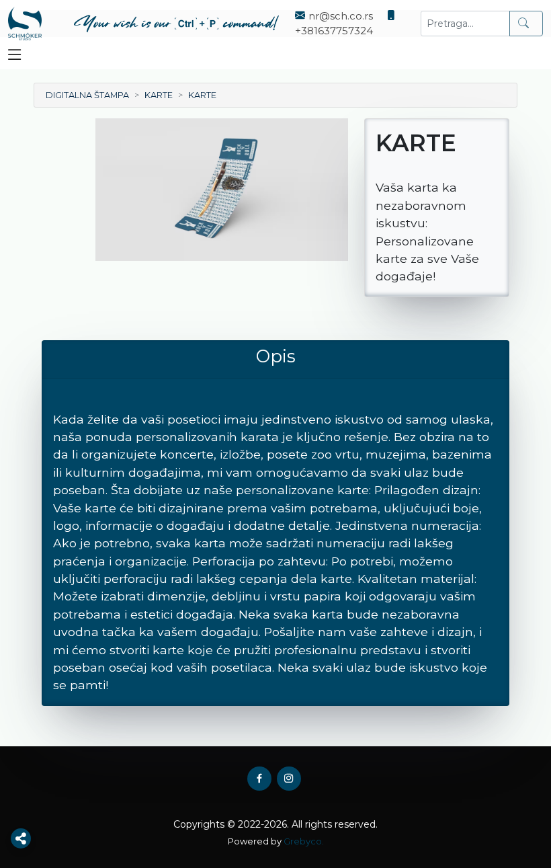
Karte (158, 95)
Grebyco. (304, 841)
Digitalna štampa (87, 95)
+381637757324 (334, 30)
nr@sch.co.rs (340, 15)
